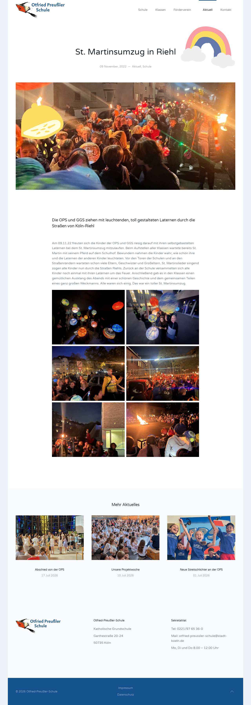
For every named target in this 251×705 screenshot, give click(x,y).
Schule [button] (142, 10)
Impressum (125, 688)
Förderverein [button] (182, 10)
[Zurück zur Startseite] (40, 10)
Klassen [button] (160, 10)
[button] (232, 691)
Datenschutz (125, 694)
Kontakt (225, 10)
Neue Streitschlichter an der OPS (201, 569)
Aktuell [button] (208, 10)
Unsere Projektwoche (125, 569)
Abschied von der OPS (49, 569)
